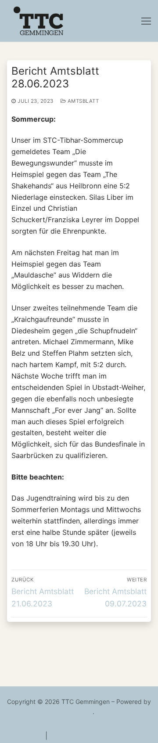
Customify (78, 711)
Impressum (25, 735)
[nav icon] (146, 21)
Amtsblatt (82, 101)
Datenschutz (70, 735)
